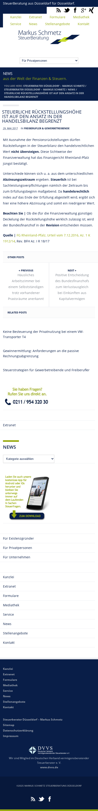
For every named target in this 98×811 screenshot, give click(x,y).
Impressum (10, 736)
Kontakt (83, 24)
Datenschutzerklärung (18, 730)
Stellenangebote (57, 24)
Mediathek (81, 17)
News (33, 24)
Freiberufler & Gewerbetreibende (47, 128)
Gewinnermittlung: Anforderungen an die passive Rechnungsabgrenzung (41, 353)
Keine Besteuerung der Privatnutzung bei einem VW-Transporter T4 (43, 334)
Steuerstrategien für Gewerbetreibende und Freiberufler (46, 370)
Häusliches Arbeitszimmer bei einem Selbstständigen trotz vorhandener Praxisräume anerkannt (26, 287)
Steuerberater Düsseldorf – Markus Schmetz (54, 85)
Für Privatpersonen (17, 548)
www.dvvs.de (49, 767)
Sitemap (8, 725)
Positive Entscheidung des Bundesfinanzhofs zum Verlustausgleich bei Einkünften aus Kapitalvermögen (72, 287)
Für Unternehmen (16, 557)
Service (15, 24)
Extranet (35, 17)
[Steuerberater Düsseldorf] (49, 42)
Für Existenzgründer (18, 538)
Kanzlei (15, 17)
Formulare (57, 17)
